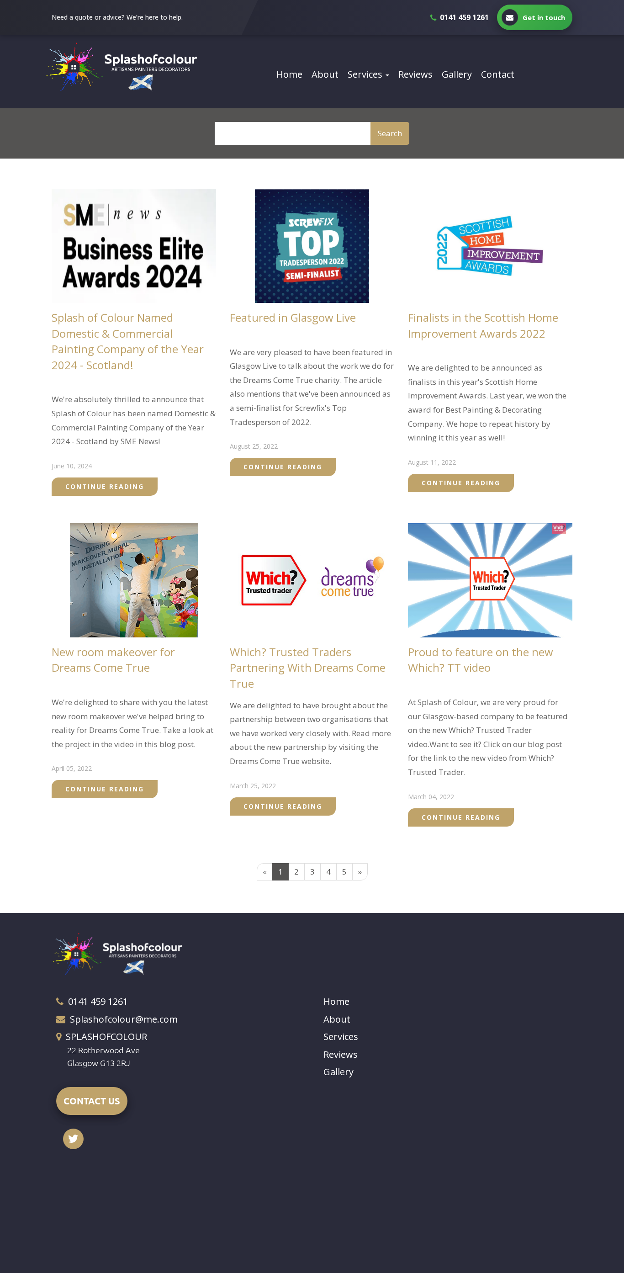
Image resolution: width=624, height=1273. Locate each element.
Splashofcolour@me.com (124, 1019)
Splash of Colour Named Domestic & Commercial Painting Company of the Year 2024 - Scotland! (128, 341)
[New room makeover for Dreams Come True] (134, 579)
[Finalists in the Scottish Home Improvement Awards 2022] (490, 245)
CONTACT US (91, 1101)
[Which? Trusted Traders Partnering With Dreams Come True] (312, 579)
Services (340, 1036)
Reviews (415, 74)
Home (289, 74)
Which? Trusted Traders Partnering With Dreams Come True (308, 667)
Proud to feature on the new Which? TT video (480, 659)
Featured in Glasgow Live (293, 317)
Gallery (457, 74)
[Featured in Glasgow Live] (312, 245)
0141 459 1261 (98, 1001)
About (325, 74)
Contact (497, 74)
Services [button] (366, 74)
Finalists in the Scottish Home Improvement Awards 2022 (483, 325)
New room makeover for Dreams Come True (113, 659)
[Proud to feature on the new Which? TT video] (490, 579)
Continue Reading (104, 486)
